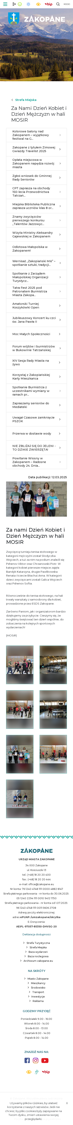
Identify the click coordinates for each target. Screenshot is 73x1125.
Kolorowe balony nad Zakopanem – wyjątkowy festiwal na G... (30, 135)
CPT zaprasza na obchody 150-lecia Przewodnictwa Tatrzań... (31, 191)
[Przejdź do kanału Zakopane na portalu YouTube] (44, 1062)
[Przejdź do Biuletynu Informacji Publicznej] (48, 4)
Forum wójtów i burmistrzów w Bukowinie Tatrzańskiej (33, 348)
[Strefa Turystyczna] (37, 851)
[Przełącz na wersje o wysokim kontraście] (28, 1073)
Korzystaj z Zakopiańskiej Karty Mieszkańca (31, 376)
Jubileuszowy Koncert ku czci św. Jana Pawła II (34, 319)
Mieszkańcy (38, 983)
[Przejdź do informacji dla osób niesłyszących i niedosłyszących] (36, 1073)
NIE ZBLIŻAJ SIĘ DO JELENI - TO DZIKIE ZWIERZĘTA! (34, 447)
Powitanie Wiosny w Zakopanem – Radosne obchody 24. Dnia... (29, 461)
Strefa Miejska (25, 99)
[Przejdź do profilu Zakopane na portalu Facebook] (27, 1062)
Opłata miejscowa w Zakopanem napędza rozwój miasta (33, 163)
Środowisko (38, 987)
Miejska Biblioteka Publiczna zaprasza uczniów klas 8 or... (33, 206)
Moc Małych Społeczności (31, 334)
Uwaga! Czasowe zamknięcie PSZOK (33, 419)
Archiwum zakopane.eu (38, 960)
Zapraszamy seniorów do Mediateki (30, 405)
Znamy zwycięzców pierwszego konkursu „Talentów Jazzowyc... (28, 220)
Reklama (38, 1001)
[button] (5, 4)
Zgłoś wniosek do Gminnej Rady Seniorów (32, 177)
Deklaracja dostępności (37, 934)
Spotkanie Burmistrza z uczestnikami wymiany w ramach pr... (30, 390)
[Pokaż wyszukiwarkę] (58, 4)
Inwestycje (38, 996)
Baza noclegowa (38, 956)
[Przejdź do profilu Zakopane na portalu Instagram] (35, 1062)
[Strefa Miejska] (36, 18)
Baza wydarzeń (38, 951)
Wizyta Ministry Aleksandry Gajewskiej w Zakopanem (32, 234)
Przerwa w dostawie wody (31, 433)
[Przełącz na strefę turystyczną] (14, 4)
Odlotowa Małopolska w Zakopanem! (30, 248)
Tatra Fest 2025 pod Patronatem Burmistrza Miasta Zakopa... (29, 291)
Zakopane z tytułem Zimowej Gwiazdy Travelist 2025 (33, 149)
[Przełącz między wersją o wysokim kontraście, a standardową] (38, 4)
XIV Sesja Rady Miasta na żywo (30, 362)
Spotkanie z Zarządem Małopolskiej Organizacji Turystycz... (30, 277)
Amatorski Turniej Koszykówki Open (25, 305)
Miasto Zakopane (38, 978)
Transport (38, 992)
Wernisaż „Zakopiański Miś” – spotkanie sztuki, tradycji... (33, 263)
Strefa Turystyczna (38, 942)
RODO (67, 4)
